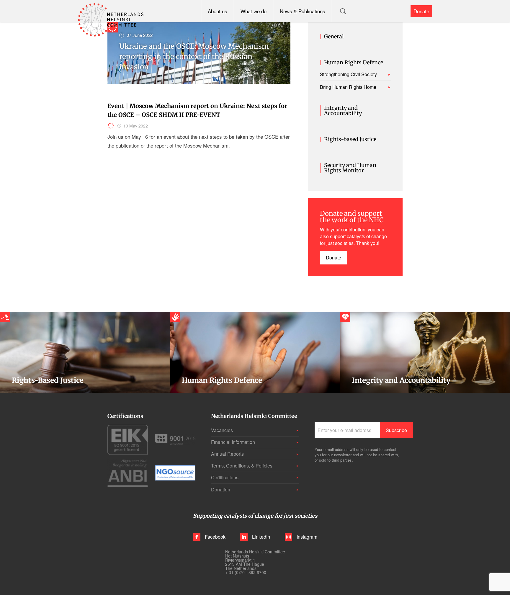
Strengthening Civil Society (348, 74)
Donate (421, 11)
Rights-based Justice (350, 139)
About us (217, 11)
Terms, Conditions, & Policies (241, 465)
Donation (220, 489)
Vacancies (222, 430)
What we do (254, 11)
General (334, 36)
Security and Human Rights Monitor (350, 168)
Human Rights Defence (353, 62)
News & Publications (302, 11)
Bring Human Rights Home (348, 87)
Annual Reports (227, 453)
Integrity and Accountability (343, 110)
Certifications (224, 477)
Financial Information (233, 442)
